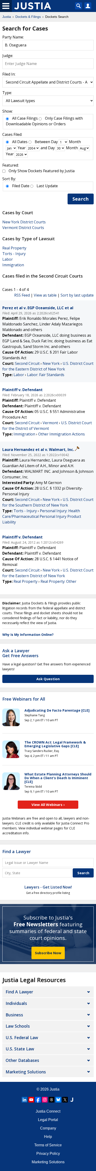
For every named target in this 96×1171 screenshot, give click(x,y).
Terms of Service (48, 1145)
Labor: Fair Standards (45, 374)
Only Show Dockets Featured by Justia (42, 170)
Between (42, 141)
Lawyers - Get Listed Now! (48, 887)
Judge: (7, 55)
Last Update (47, 185)
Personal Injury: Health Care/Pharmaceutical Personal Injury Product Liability (41, 516)
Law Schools (18, 1026)
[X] (65, 1099)
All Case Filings (25, 118)
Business (14, 1015)
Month (75, 141)
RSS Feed (22, 295)
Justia (54, 1089)
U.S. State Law (20, 1049)
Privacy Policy (48, 1154)
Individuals (16, 1003)
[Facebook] (38, 1099)
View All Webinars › (48, 804)
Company (48, 1128)
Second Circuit (27, 363)
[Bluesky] (58, 1099)
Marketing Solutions (26, 1072)
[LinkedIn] (24, 1099)
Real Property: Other (58, 581)
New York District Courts (24, 222)
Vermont (50, 422)
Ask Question (48, 678)
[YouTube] (31, 1099)
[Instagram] (45, 1099)
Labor (7, 259)
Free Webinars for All (23, 699)
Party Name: (13, 37)
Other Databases (22, 1060)
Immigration (13, 264)
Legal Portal (48, 1120)
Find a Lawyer (16, 851)
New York (51, 363)
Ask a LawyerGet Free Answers (20, 653)
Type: (7, 92)
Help (48, 1137)
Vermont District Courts (23, 227)
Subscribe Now (48, 952)
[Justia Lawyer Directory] (72, 1099)
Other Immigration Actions (61, 434)
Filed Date (20, 185)
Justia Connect (48, 1111)
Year (22, 147)
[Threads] (51, 1099)
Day (54, 141)
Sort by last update (77, 295)
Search (80, 199)
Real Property (14, 248)
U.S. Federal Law (22, 1037)
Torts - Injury (14, 253)
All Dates (19, 141)
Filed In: (8, 74)
